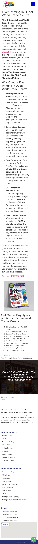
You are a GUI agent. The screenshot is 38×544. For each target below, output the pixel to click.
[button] (33, 4)
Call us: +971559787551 (13, 276)
